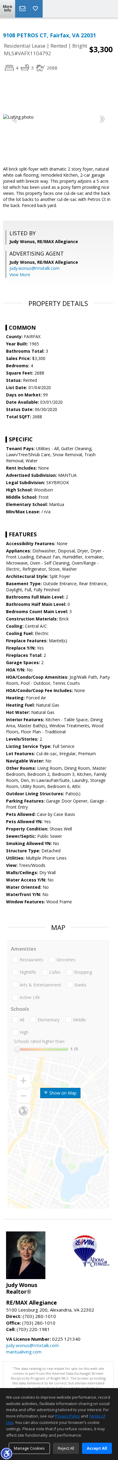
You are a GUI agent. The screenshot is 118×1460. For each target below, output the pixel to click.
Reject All (66, 1448)
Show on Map (62, 1093)
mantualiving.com (23, 1352)
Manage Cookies (29, 1448)
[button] (6, 1453)
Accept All (97, 1448)
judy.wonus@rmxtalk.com (34, 268)
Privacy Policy (67, 1416)
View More (19, 274)
